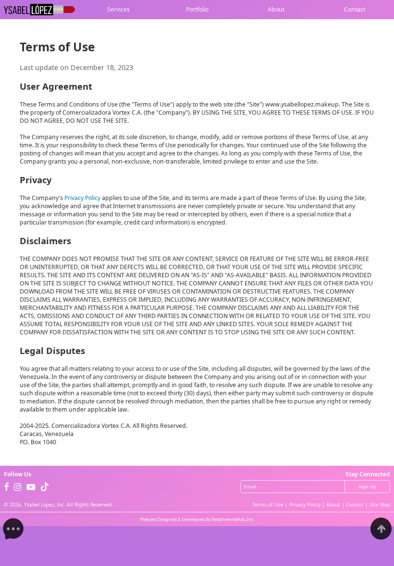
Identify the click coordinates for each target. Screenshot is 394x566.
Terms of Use (267, 504)
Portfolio (197, 10)
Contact (354, 10)
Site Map (379, 504)
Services (118, 10)
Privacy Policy (82, 198)
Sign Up (367, 486)
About (276, 10)
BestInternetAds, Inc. (233, 519)
